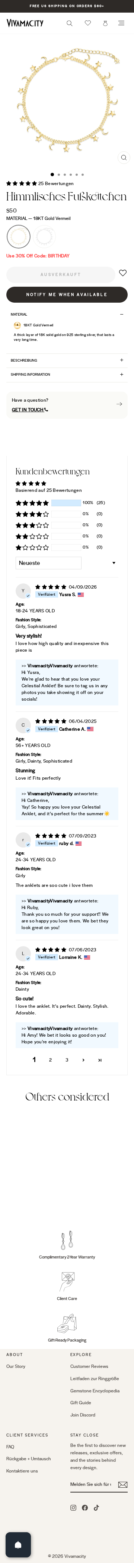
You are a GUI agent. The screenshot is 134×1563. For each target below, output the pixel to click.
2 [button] (50, 1060)
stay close (84, 1435)
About (14, 1354)
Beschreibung (24, 360)
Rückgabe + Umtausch (28, 1458)
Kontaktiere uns (22, 1471)
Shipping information (30, 374)
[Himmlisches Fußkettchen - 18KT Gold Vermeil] (10, 1205)
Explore (81, 1354)
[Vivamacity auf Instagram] (73, 1507)
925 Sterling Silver (44, 237)
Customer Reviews (89, 1366)
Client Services (27, 1435)
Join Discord (82, 1415)
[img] (51, 587)
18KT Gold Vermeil (18, 237)
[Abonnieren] (123, 1484)
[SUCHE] (69, 25)
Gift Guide (80, 1402)
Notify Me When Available (67, 294)
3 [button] (67, 1060)
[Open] (18, 1544)
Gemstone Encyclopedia (94, 1390)
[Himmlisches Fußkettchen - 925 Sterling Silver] (19, 1205)
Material (38, 218)
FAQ (10, 1447)
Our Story (15, 1366)
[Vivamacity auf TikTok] (96, 1507)
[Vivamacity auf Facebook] (85, 1507)
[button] (88, 23)
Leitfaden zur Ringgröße (94, 1378)
